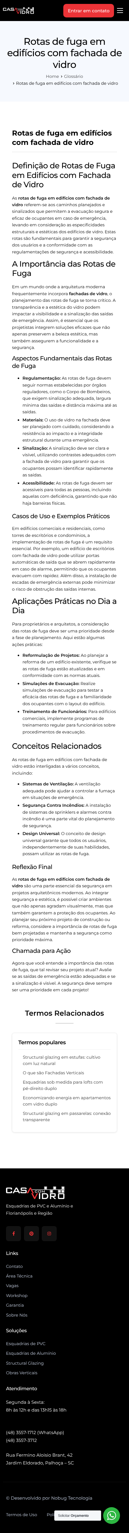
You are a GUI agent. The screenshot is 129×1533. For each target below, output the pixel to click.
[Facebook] (13, 1233)
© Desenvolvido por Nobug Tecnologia (49, 1498)
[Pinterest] (31, 1233)
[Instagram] (49, 1233)
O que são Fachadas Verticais (53, 1073)
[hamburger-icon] (120, 10)
